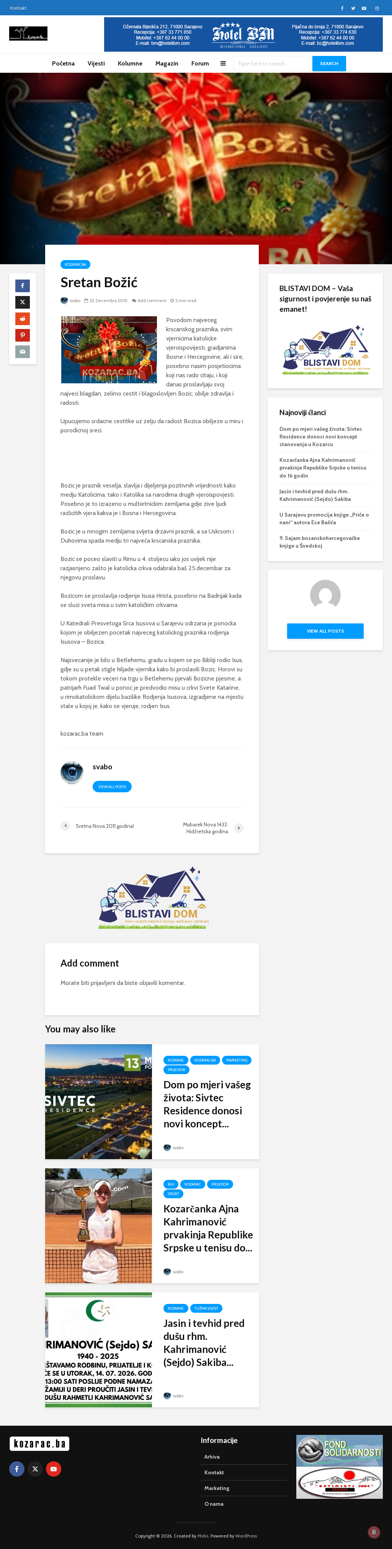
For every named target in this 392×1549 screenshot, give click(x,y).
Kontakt (18, 8)
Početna (63, 63)
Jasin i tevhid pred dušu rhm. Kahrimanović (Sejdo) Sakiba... (204, 1342)
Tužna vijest (206, 1308)
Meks (203, 1536)
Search (329, 63)
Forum (200, 63)
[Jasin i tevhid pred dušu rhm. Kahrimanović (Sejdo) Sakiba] (98, 1349)
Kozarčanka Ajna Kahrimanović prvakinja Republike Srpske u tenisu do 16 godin (322, 467)
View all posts (112, 786)
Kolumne (130, 63)
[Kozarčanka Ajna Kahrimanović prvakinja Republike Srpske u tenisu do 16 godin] (98, 1224)
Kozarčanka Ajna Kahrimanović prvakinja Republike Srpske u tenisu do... (208, 1228)
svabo (74, 300)
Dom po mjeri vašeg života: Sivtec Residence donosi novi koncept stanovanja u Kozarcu (320, 436)
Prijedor (176, 1069)
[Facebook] (16, 1469)
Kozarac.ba (75, 264)
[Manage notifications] (374, 1532)
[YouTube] (53, 1469)
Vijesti (96, 63)
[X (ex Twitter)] (35, 1469)
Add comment (152, 300)
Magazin (166, 63)
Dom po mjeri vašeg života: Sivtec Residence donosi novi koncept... (207, 1104)
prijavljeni (103, 982)
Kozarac (176, 1060)
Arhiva (212, 1456)
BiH (171, 1184)
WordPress (246, 1536)
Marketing (236, 1060)
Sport (173, 1193)
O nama (214, 1503)
